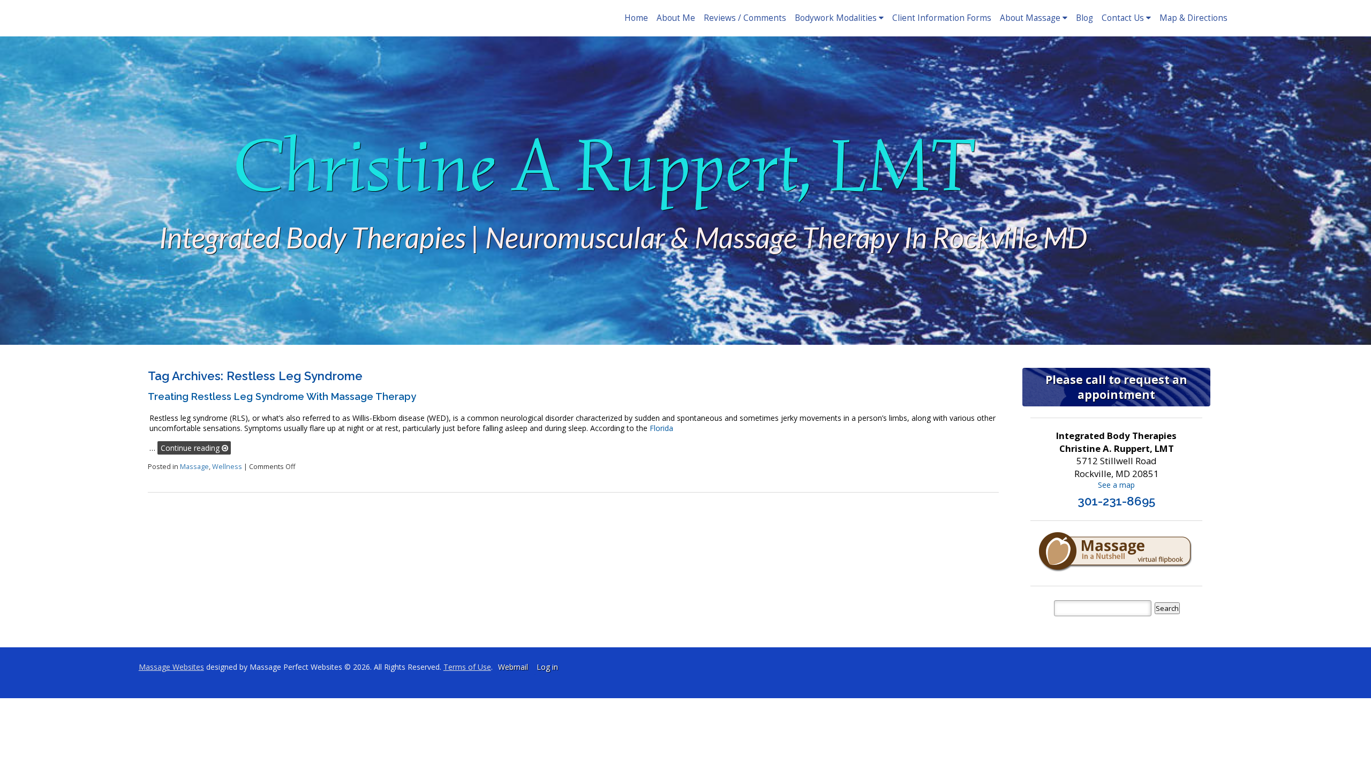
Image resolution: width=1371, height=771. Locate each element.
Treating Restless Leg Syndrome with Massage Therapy (282, 396)
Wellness (227, 466)
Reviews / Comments (745, 18)
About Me (676, 18)
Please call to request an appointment (1116, 387)
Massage (194, 466)
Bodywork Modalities (836, 18)
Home (636, 18)
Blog (1084, 18)
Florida (661, 428)
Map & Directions (1193, 18)
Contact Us (1123, 18)
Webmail (513, 667)
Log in (547, 667)
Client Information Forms (941, 18)
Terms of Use (467, 667)
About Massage (1030, 18)
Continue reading (191, 448)
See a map (1116, 485)
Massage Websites (171, 667)
